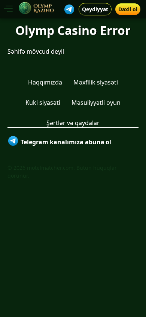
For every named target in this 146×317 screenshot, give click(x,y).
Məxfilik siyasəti (95, 82)
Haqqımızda (45, 82)
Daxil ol (127, 9)
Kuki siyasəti (42, 102)
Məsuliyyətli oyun (96, 102)
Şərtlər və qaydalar (73, 123)
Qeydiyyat (95, 9)
